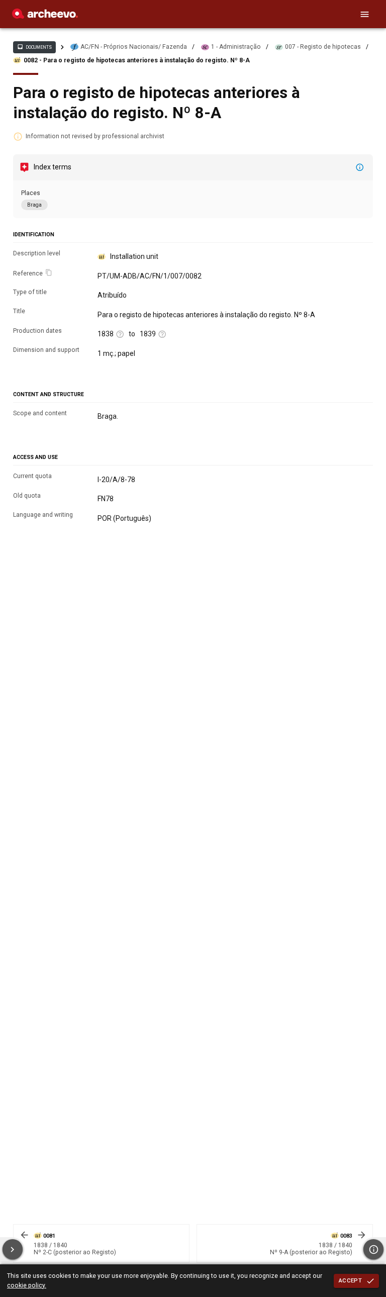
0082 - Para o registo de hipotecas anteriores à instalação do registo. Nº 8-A (137, 60)
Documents (34, 47)
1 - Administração (236, 46)
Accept (350, 1280)
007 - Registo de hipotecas (323, 46)
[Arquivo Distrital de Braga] (45, 16)
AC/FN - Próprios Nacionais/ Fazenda (133, 46)
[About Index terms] (360, 167)
